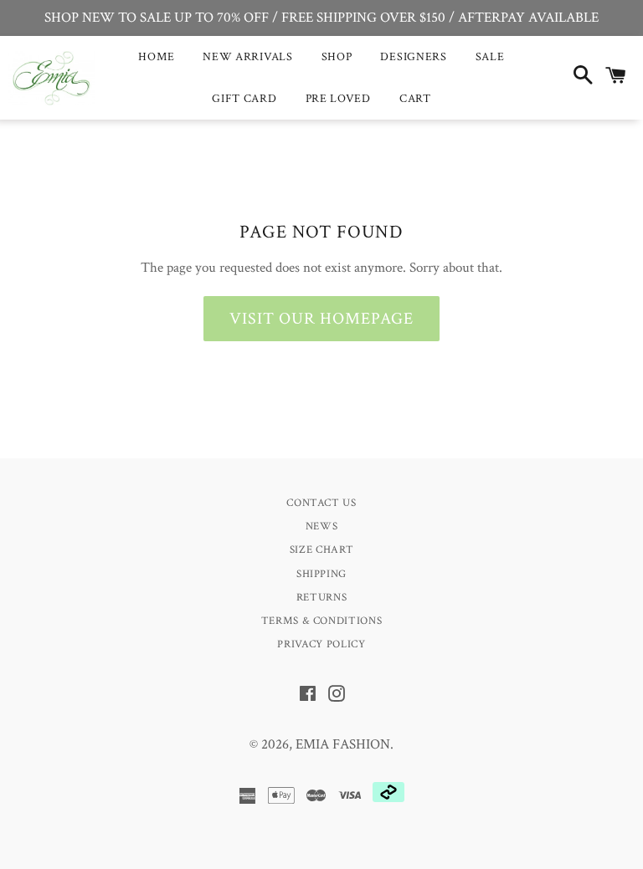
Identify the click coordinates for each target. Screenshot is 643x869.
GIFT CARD (244, 98)
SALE (490, 56)
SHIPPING (321, 574)
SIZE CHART (322, 550)
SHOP (337, 56)
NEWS (322, 526)
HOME (156, 56)
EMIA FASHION (343, 744)
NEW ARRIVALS (247, 56)
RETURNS (321, 597)
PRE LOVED (338, 98)
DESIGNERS (413, 56)
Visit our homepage (321, 319)
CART (415, 98)
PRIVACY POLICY (321, 644)
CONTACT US (321, 503)
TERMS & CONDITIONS (322, 621)
